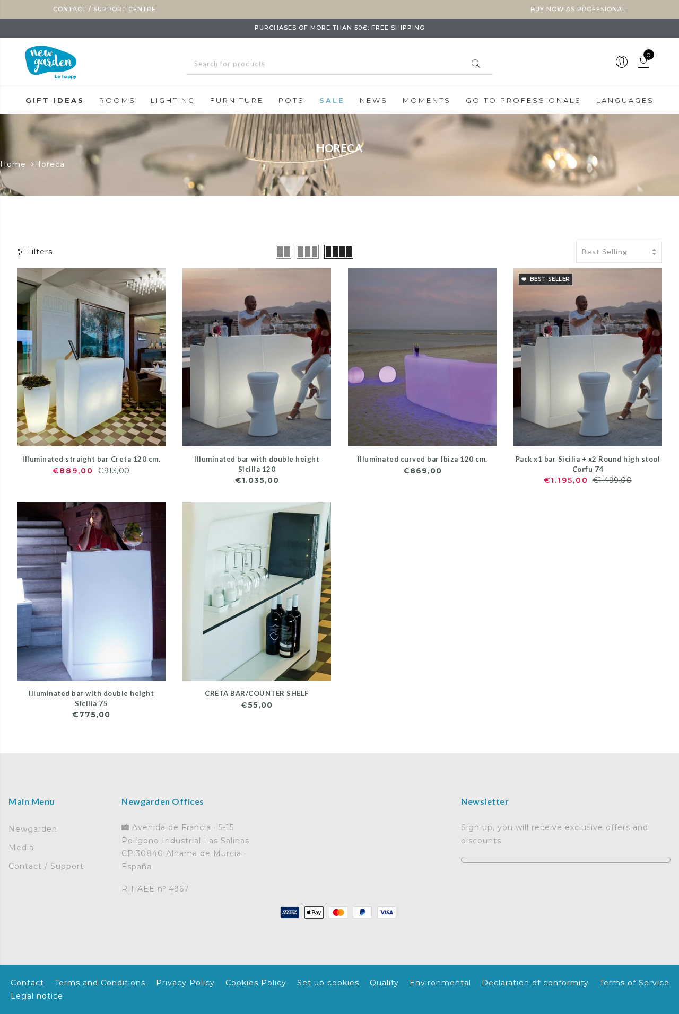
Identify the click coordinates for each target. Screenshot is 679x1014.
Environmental (440, 982)
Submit (476, 63)
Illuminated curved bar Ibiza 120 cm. (423, 459)
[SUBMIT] (339, 64)
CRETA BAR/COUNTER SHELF (257, 693)
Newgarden (32, 829)
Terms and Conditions (100, 982)
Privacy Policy (185, 982)
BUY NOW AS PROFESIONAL (578, 9)
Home (13, 164)
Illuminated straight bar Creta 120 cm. (91, 459)
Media (21, 847)
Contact (27, 982)
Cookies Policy (255, 982)
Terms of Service (634, 982)
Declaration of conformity (535, 982)
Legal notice (37, 996)
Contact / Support (46, 866)
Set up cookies (328, 982)
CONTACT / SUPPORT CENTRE (104, 9)
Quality (384, 982)
